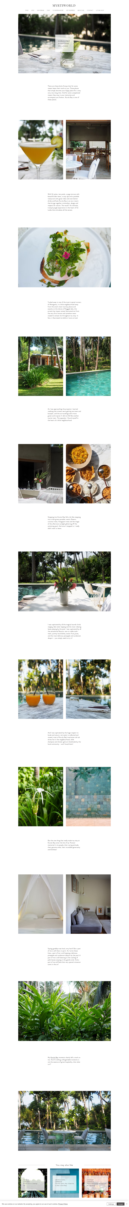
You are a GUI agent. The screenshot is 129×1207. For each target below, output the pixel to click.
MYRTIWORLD (64, 5)
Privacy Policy (63, 1204)
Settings (111, 1204)
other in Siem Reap (62, 1185)
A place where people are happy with (96, 1183)
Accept (120, 1204)
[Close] (127, 1203)
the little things (91, 1185)
